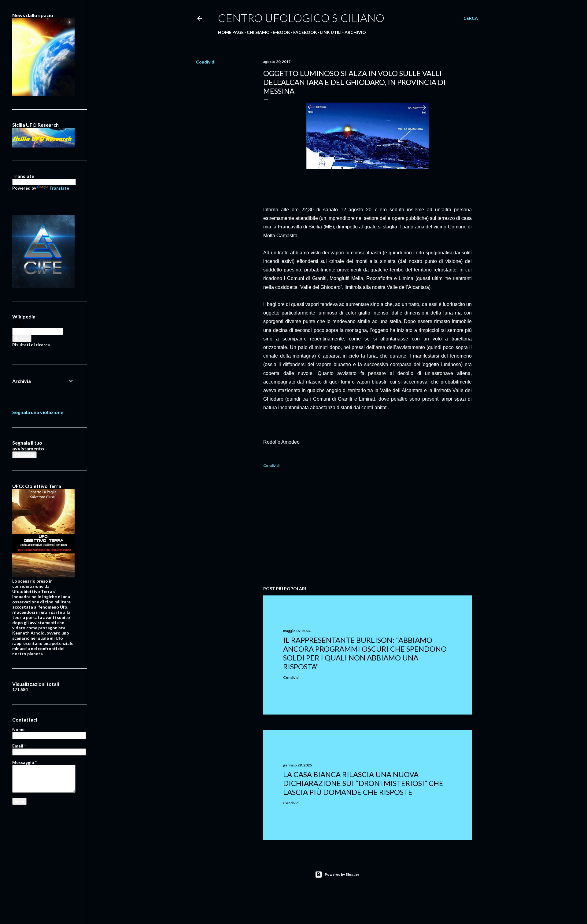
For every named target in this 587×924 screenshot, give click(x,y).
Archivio (355, 32)
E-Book (281, 32)
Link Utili (330, 32)
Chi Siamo (258, 32)
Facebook (305, 32)
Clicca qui (24, 454)
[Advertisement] (367, 528)
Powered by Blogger (342, 874)
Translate (59, 188)
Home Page (231, 32)
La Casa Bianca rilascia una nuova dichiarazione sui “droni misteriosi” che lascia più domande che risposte (363, 783)
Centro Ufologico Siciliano (301, 17)
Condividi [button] (206, 61)
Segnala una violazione (37, 412)
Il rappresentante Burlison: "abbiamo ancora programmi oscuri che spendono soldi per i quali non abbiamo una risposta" (365, 653)
